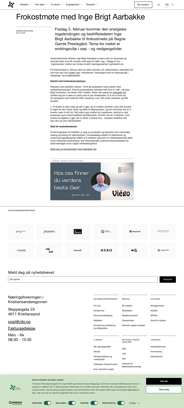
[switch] (71, 403)
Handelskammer (158, 346)
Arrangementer (157, 305)
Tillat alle (164, 381)
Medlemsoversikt (130, 315)
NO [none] (167, 4)
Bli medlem (143, 4)
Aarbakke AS (119, 92)
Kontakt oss (99, 310)
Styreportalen (128, 320)
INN (124, 358)
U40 (124, 353)
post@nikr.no (19, 321)
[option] (172, 5)
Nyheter (154, 310)
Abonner (167, 279)
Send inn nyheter (158, 320)
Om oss (97, 305)
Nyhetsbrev (127, 310)
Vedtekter (98, 320)
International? (156, 356)
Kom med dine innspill (104, 369)
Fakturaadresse (21, 328)
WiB (124, 348)
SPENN (153, 315)
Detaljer (132, 403)
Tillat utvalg (164, 389)
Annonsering (156, 351)
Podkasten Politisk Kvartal (105, 364)
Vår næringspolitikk (102, 346)
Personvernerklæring (103, 315)
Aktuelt (97, 351)
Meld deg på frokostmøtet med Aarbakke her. (73, 149)
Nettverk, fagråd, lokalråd (133, 325)
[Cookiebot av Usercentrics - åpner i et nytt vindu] (15, 403)
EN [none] (172, 4)
